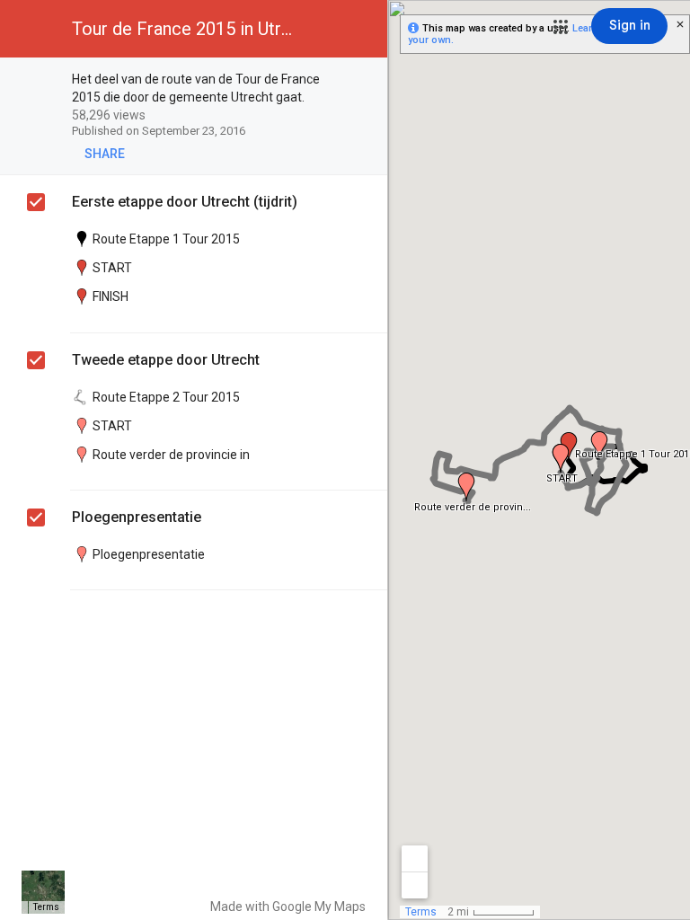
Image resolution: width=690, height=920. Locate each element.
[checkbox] (364, 80)
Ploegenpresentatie (136, 517)
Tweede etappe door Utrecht (166, 359)
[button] (561, 27)
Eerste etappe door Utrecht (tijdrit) (184, 201)
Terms (46, 907)
